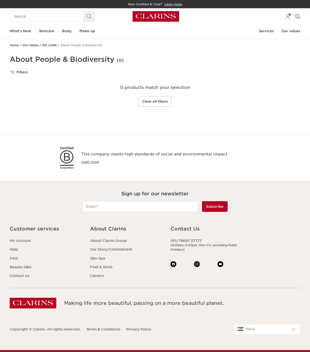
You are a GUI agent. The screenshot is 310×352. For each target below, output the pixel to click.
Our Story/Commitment (111, 249)
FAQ (13, 258)
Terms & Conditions (103, 329)
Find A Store (101, 267)
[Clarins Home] (156, 16)
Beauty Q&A (21, 267)
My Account (20, 241)
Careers (97, 276)
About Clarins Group (108, 241)
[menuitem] (288, 16)
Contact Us (19, 276)
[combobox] (266, 329)
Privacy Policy (138, 329)
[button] (46, 228)
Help (14, 249)
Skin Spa (97, 258)
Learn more (90, 162)
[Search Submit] (89, 16)
